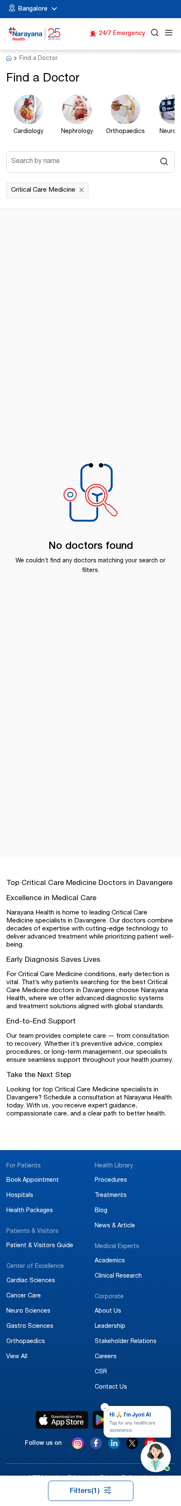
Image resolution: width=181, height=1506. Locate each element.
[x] (132, 1447)
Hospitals (19, 1196)
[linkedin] (114, 1447)
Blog (101, 1211)
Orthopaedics (25, 1342)
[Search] (155, 34)
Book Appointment (32, 1180)
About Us (108, 1311)
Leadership (110, 1327)
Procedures (111, 1180)
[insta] (78, 1445)
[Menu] (169, 34)
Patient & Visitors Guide (39, 1246)
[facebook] (96, 1447)
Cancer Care (23, 1296)
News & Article (115, 1226)
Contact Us (111, 1387)
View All (16, 1357)
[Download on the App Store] (62, 1420)
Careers (106, 1357)
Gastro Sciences (29, 1327)
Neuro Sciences (28, 1311)
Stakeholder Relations (126, 1342)
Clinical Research (118, 1276)
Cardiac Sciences (30, 1281)
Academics (110, 1261)
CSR (101, 1372)
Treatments (111, 1196)
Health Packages (29, 1211)
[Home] (34, 34)
